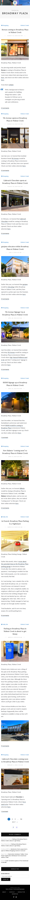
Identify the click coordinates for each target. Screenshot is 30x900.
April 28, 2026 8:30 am (15, 318)
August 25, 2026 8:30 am (15, 35)
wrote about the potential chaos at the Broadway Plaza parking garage (14, 564)
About (4, 892)
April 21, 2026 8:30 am (15, 456)
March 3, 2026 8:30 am (15, 637)
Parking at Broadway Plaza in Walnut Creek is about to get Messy (15, 631)
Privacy (11, 889)
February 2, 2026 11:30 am (15, 765)
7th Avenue (15, 158)
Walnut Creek (25, 25)
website (11, 85)
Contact (12, 892)
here (2, 77)
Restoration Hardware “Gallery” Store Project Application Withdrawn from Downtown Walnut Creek (14, 855)
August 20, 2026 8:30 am (15, 124)
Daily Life (5, 517)
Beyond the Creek (5, 839)
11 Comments (5, 746)
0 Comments (5, 108)
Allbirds (22, 488)
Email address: (5, 873)
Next (14, 822)
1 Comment (4, 437)
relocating (10, 287)
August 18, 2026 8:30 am (15, 186)
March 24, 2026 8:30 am (15, 527)
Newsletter (21, 892)
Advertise (15, 894)
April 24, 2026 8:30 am (15, 388)
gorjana (25, 284)
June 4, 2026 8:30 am (15, 252)
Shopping (5, 25)
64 (21, 819)
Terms (7, 889)
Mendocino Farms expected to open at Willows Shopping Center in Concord (14, 850)
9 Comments (5, 615)
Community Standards (18, 889)
